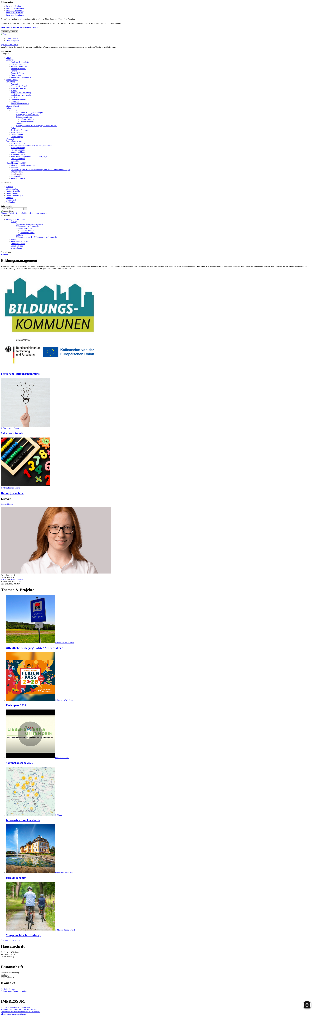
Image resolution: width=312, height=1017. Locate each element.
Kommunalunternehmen (20, 104)
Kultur (13, 128)
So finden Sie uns (8, 989)
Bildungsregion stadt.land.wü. (27, 115)
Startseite (9, 187)
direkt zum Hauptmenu (15, 11)
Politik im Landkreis (18, 88)
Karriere (14, 97)
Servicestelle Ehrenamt (19, 130)
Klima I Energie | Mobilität (16, 163)
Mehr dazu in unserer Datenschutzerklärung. (20, 27)
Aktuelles (9, 198)
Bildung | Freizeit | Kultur (11, 213)
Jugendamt (15, 102)
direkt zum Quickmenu (15, 6)
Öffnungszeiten (12, 189)
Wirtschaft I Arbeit (18, 143)
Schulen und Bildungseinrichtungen (29, 112)
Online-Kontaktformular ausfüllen (14, 991)
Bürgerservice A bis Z (19, 86)
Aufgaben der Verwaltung (21, 93)
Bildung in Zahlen (27, 121)
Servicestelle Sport (18, 132)
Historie (14, 71)
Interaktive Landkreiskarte (21, 77)
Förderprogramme (18, 150)
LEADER (15, 161)
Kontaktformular (12, 193)
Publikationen (11, 202)
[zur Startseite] (4, 34)
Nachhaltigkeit (16, 176)
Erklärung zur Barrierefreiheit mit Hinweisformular (20, 1012)
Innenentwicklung (18, 152)
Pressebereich (11, 200)
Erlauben (14, 32)
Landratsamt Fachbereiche (21, 95)
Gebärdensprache (12, 40)
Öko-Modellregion (18, 159)
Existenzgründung (18, 148)
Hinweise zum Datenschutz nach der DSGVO (19, 1009)
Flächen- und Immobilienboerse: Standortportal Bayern (32, 145)
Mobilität (14, 167)
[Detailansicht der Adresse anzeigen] (56, 573)
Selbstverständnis (27, 119)
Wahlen (14, 91)
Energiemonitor (17, 174)
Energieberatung (17, 172)
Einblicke (19, 123)
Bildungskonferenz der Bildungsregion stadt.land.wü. (36, 126)
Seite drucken (6, 940)
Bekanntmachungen (18, 99)
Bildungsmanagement (24, 117)
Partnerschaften (17, 75)
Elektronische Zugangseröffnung (13, 1014)
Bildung (14, 110)
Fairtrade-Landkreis (18, 69)
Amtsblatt (14, 84)
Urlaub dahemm (17, 134)
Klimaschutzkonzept (18, 178)
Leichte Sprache (12, 38)
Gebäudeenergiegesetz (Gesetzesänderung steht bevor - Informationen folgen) (40, 170)
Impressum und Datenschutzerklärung (15, 1007)
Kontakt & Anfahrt (13, 191)
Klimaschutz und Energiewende (23, 165)
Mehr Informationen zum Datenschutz (15, 49)
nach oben (16, 940)
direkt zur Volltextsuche (15, 8)
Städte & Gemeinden (19, 66)
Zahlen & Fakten (17, 73)
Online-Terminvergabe (14, 195)
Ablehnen (5, 32)
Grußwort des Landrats (20, 62)
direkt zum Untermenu (14, 13)
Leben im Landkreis (18, 64)
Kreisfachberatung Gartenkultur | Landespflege (29, 156)
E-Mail (3, 579)
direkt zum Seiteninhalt (15, 15)
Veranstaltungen (17, 137)
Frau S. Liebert (7, 504)
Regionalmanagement (19, 154)
